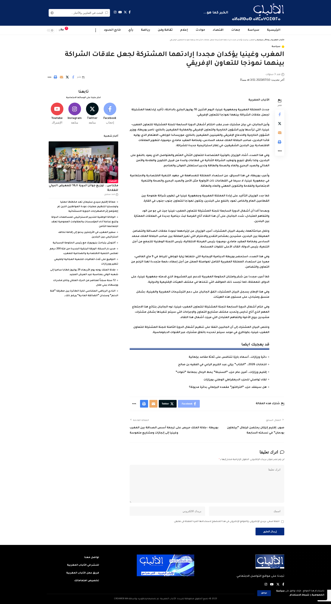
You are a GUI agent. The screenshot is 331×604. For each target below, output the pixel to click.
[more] (95, 30)
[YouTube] (120, 12)
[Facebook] (130, 12)
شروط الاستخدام (299, 595)
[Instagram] (115, 12)
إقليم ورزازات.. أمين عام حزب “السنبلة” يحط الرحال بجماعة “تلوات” (221, 372)
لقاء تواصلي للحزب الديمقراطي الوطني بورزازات (235, 380)
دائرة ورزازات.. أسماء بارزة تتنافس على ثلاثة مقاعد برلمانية (228, 357)
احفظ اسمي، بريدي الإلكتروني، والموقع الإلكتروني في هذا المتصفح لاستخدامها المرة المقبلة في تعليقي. (226, 521)
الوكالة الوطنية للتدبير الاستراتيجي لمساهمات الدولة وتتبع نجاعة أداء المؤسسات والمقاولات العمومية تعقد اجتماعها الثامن (84, 222)
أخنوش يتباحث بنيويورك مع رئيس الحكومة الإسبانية (84, 243)
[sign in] (74, 30)
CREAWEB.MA (121, 599)
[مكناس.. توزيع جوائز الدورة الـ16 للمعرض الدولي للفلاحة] (83, 162)
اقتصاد (113, 181)
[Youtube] (57, 114)
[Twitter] (125, 12)
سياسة (276, 46)
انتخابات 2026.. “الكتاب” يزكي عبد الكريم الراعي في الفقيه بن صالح (222, 364)
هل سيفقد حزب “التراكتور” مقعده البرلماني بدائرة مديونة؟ (228, 387)
